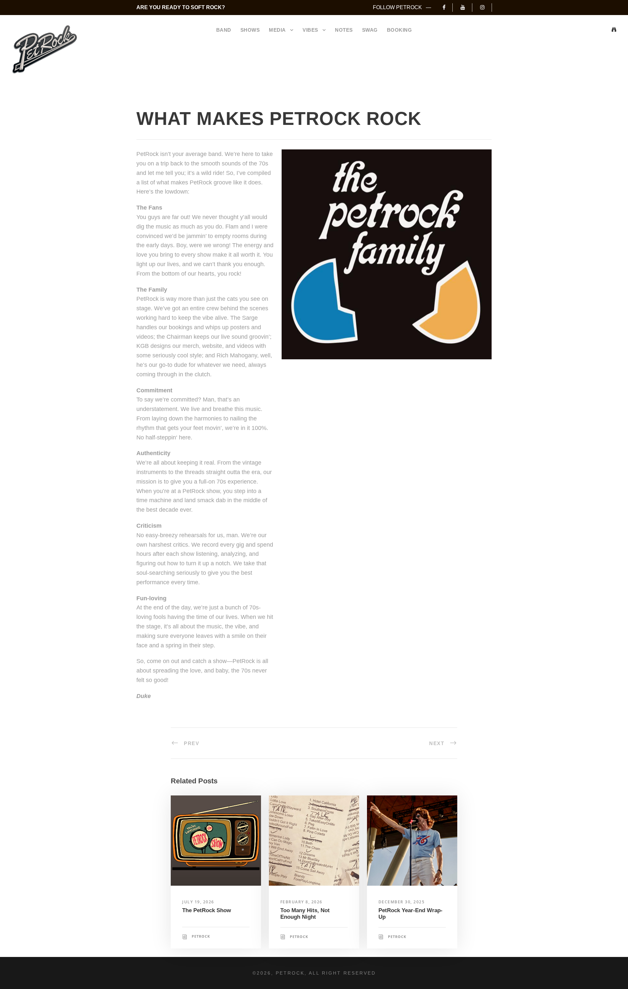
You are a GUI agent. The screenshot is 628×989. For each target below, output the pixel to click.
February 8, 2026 (301, 902)
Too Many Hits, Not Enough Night (305, 913)
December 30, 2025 (401, 902)
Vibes (310, 30)
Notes (344, 30)
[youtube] (466, 7)
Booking (399, 30)
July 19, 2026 (198, 902)
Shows (250, 30)
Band (223, 30)
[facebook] (447, 7)
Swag (370, 30)
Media (277, 30)
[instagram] (486, 7)
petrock (201, 936)
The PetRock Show (206, 910)
